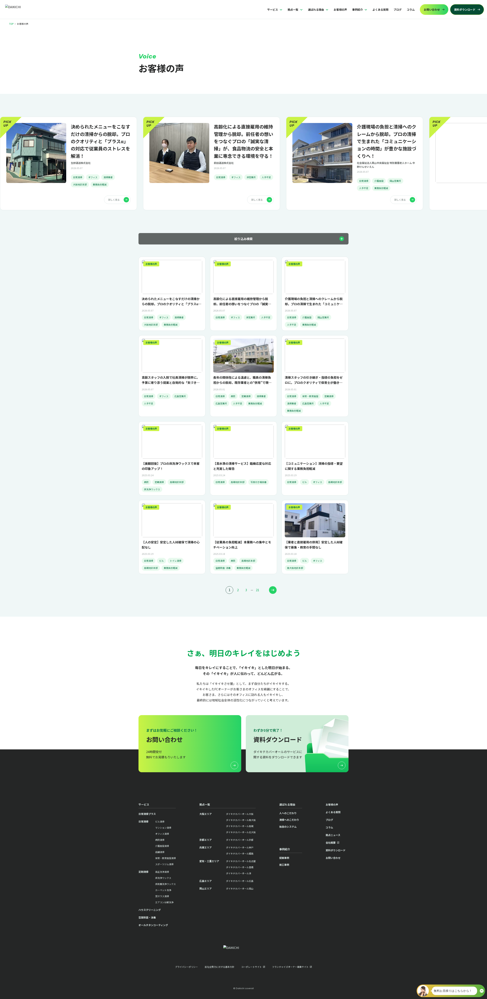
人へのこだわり (288, 813)
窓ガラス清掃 (162, 896)
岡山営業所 (395, 180)
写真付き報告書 (259, 482)
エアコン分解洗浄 (164, 902)
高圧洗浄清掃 (162, 871)
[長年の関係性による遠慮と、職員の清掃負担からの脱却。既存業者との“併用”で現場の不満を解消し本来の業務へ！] (243, 375)
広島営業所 (180, 396)
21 (257, 590)
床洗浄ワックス (152, 489)
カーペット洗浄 (163, 890)
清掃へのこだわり (289, 820)
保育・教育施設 (310, 396)
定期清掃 (246, 396)
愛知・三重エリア (209, 861)
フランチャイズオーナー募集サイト (290, 966)
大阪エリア (205, 814)
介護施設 (379, 180)
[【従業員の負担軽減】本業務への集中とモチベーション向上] (243, 537)
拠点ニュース (333, 835)
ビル (304, 482)
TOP (11, 23)
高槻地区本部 (177, 482)
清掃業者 (108, 177)
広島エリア (205, 881)
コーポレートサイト (251, 966)
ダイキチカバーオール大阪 (239, 813)
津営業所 (251, 177)
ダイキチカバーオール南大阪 (241, 820)
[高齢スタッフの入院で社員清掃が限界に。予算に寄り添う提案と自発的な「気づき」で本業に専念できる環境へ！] (172, 375)
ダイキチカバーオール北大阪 (241, 832)
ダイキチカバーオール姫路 (239, 853)
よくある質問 (380, 9)
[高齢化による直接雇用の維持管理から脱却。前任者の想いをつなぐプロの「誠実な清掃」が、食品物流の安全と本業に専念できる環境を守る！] (211, 163)
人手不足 (266, 177)
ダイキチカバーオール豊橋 (239, 867)
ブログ (398, 9)
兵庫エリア (205, 847)
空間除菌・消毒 (147, 917)
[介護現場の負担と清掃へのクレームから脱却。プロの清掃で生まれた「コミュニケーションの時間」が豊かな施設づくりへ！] (354, 163)
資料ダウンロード (335, 850)
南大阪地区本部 (295, 567)
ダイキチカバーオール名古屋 (241, 861)
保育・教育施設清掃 (165, 858)
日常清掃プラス (147, 814)
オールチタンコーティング (153, 925)
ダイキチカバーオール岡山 (239, 888)
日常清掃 (77, 177)
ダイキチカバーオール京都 (239, 839)
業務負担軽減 (100, 184)
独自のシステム (288, 826)
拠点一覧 (293, 9)
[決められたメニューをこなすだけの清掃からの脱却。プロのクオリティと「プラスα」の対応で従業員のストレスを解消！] (68, 163)
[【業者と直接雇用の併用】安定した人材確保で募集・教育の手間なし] (315, 537)
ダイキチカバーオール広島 (239, 880)
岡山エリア (205, 888)
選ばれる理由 (316, 9)
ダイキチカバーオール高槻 (239, 826)
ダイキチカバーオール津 (238, 873)
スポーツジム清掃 (164, 864)
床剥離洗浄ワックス (165, 884)
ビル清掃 (159, 821)
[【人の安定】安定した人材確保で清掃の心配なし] (172, 537)
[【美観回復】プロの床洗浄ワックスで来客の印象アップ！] (172, 458)
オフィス (92, 177)
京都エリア (205, 840)
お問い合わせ (333, 858)
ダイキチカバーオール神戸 (239, 847)
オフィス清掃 (162, 833)
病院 (233, 396)
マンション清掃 (163, 827)
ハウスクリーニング (149, 910)
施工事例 (284, 864)
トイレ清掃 (175, 560)
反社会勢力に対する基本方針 (219, 966)
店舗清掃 (159, 852)
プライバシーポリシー (186, 966)
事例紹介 (357, 9)
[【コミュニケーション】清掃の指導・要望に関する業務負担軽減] (315, 458)
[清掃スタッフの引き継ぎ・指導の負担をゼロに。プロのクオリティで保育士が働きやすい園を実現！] (315, 375)
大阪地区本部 (80, 184)
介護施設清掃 (162, 845)
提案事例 (284, 858)
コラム (411, 9)
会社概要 (331, 842)
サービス (272, 9)
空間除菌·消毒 (223, 567)
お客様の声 (340, 9)
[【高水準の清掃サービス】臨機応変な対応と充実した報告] (243, 458)
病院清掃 (159, 839)
